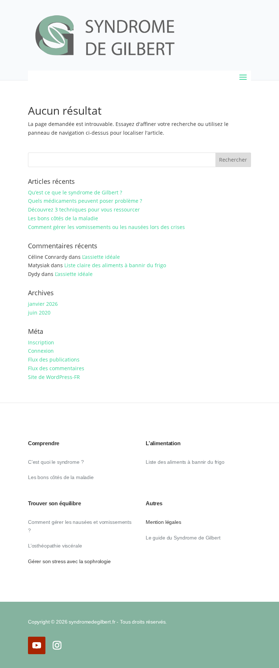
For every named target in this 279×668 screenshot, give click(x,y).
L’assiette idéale (101, 256)
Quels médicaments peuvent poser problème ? (85, 200)
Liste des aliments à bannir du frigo (185, 462)
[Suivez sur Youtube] (36, 645)
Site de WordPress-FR (54, 376)
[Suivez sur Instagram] (57, 645)
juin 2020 (39, 312)
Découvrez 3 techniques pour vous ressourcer (84, 209)
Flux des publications (54, 359)
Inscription (41, 342)
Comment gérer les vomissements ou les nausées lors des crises (106, 227)
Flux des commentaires (56, 368)
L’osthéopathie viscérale (55, 546)
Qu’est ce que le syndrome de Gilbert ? (75, 192)
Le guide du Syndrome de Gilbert (183, 538)
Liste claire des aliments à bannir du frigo (115, 265)
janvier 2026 (43, 303)
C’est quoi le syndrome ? (56, 462)
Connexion (41, 350)
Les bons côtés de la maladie (63, 218)
